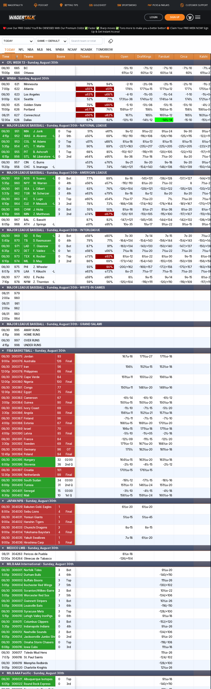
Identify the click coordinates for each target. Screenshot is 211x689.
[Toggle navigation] (197, 17)
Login (153, 17)
